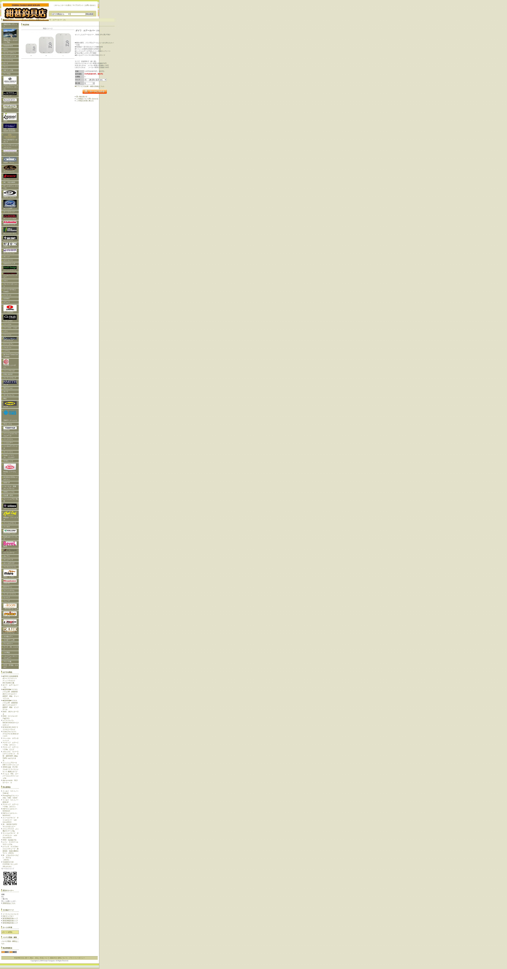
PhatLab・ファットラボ (10, 519)
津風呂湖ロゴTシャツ (10, 25)
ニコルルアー (8, 443)
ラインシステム (9, 590)
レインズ (6, 617)
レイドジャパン (9, 633)
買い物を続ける (81, 97)
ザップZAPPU (8, 312)
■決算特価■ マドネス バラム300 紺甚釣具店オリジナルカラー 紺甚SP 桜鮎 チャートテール (11, 694)
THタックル (7, 424)
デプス (5, 407)
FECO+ (5, 49)
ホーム (57, 5)
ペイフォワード (9, 553)
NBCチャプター (8, 916)
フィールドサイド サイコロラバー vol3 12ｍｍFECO (10, 820)
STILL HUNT (8, 374)
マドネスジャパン (9, 567)
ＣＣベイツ (7, 335)
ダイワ (5, 392)
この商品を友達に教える (85, 101)
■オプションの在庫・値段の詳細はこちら (89, 86)
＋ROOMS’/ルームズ (10, 609)
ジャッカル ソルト (10, 328)
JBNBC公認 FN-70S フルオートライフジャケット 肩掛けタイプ (10, 769)
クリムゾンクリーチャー (10, 276)
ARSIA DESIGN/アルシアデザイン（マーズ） (10, 87)
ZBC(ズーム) (7, 388)
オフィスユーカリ (9, 233)
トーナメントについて (10, 914)
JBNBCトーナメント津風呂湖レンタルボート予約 (10, 40)
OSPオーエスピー (9, 197)
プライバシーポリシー (77, 958)
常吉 (5, 399)
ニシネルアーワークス (10, 447)
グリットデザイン (9, 270)
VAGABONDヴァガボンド (10, 141)
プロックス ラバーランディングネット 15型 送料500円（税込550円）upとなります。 (10, 756)
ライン (5, 67)
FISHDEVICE (8, 46)
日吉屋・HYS (8, 495)
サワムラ (6, 302)
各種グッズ (40, 20)
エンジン (6, 179)
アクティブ (7, 96)
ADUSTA (6, 102)
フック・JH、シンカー (10, 648)
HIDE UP (6, 483)
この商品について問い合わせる (87, 99)
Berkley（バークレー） (9, 473)
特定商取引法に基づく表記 (23, 958)
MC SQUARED (9, 182)
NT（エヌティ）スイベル (10, 187)
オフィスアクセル (9, 218)
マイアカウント (78, 5)
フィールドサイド (9, 523)
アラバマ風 (7, 662)
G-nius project (8, 321)
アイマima (6, 74)
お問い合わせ (90, 5)
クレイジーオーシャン (10, 285)
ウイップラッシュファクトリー (10, 146)
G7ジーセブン (8, 344)
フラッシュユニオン (10, 509)
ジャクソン (7, 347)
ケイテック (7, 295)
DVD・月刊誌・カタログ (10, 666)
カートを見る (66, 5)
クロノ (5, 281)
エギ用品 (6, 652)
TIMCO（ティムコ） (10, 420)
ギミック (6, 256)
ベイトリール (8, 60)
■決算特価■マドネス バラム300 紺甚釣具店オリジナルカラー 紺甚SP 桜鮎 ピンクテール (11, 705)
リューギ (6, 601)
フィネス (6, 527)
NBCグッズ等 (8, 70)
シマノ (5, 331)
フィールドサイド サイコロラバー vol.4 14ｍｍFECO (10, 835)
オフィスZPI (7, 208)
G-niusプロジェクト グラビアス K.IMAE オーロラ (11, 734)
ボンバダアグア (9, 563)
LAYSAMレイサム (10, 625)
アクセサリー (8, 643)
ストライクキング (9, 378)
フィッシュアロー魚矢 (10, 500)
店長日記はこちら (9, 903)
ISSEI (5, 121)
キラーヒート (8, 260)
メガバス (6, 583)
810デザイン (7, 587)
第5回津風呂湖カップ (10, 918)
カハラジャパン (9, 253)
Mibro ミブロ (8, 577)
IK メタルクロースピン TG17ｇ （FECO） (11, 857)
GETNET (6, 299)
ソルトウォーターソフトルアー (10, 657)
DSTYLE (6, 430)
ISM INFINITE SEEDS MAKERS (9, 130)
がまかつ (6, 246)
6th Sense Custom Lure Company (10, 356)
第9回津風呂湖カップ (10, 923)
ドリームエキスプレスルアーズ (10, 435)
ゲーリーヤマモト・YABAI (10, 291)
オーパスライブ (9, 212)
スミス (5, 385)
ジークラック (8, 340)
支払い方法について (42, 958)
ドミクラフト (8, 439)
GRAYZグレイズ (9, 264)
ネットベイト (8, 452)
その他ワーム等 (9, 640)
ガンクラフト (8, 240)
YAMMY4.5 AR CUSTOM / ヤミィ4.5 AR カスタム (10, 864)
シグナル (6, 351)
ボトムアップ (8, 560)
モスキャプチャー (9, 53)
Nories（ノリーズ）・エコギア (9, 456)
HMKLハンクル (9, 492)
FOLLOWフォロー (9, 533)
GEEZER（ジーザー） (9, 366)
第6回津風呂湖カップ (10, 921)
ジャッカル (7, 324)
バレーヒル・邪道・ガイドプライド (10, 487)
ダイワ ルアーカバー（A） (56, 20)
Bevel (5, 546)
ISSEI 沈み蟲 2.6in (9, 840)
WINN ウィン (8, 162)
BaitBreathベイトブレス (10, 538)
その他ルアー (8, 636)
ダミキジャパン (9, 395)
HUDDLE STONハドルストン (10, 478)
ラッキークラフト (9, 594)
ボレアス (6, 556)
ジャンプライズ (9, 371)
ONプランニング (9, 224)
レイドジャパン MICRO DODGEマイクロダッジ (11, 723)
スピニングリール (9, 56)
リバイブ (6, 597)
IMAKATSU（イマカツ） (10, 110)
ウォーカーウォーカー (10, 154)
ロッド (5, 63)
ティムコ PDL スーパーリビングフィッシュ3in (10, 776)
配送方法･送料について (58, 958)
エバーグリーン (9, 171)
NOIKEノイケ (8, 461)
